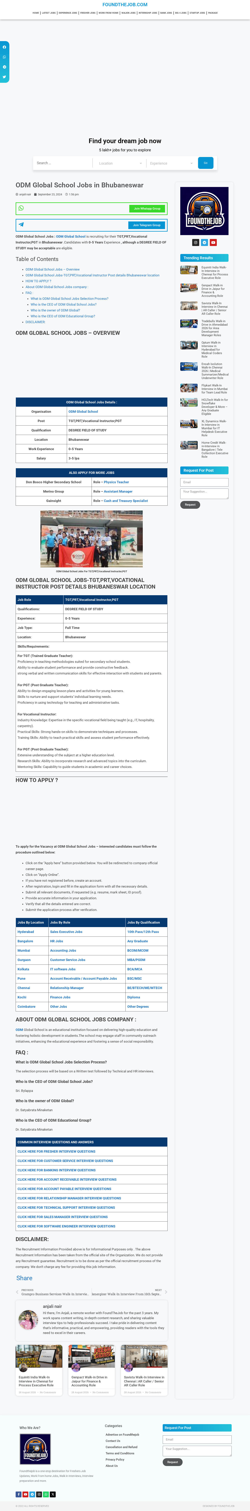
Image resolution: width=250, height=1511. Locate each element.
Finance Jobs (60, 997)
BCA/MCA (134, 969)
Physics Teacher (116, 482)
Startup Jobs (197, 13)
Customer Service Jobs (67, 960)
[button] (4, 47)
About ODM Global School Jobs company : (57, 287)
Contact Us (113, 1441)
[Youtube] (213, 242)
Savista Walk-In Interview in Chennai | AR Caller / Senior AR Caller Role (144, 1381)
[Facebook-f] (18, 1494)
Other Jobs (58, 1007)
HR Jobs (56, 941)
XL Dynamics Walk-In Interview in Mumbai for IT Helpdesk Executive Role (214, 428)
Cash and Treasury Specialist (126, 501)
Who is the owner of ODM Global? (55, 310)
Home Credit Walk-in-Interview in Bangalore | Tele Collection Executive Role (215, 449)
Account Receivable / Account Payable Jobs (83, 978)
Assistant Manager (118, 491)
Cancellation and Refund (121, 1447)
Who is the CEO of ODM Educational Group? (63, 316)
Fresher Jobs (88, 13)
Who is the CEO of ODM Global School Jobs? (63, 304)
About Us (112, 1466)
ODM (19, 1030)
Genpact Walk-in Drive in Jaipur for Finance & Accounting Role (89, 1381)
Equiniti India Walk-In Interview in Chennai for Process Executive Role (36, 1381)
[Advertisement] (117, 48)
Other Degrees (138, 1007)
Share (24, 1278)
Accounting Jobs (63, 950)
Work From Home (108, 13)
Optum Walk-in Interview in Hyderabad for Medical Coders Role (212, 349)
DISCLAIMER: (35, 322)
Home (36, 13)
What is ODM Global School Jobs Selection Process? (69, 299)
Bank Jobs (166, 13)
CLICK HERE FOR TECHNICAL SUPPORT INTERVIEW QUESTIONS (66, 1208)
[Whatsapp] (46, 1494)
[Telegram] (204, 242)
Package (213, 13)
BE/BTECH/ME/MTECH (144, 988)
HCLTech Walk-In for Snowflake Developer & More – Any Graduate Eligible (215, 407)
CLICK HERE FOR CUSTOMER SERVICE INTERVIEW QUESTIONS (65, 1161)
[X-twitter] (53, 1494)
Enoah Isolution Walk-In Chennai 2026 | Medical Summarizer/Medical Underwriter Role (215, 371)
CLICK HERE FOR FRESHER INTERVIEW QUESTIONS (56, 1151)
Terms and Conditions (120, 1453)
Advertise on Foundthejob (122, 1434)
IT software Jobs (63, 969)
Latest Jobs (49, 13)
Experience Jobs (68, 13)
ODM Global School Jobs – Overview (53, 269)
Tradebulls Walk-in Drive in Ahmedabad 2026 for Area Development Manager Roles (215, 328)
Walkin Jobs (128, 13)
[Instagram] (195, 242)
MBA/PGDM (136, 960)
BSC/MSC (134, 978)
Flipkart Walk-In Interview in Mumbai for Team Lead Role (215, 389)
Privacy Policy (115, 1459)
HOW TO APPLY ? (38, 281)
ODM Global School (71, 236)
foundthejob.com (125, 4)
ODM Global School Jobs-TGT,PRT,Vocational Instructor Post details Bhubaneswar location (92, 275)
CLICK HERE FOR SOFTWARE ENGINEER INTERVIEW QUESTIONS (66, 1226)
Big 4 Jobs (181, 13)
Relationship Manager (67, 988)
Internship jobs (148, 13)
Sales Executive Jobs (66, 932)
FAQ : (29, 293)
